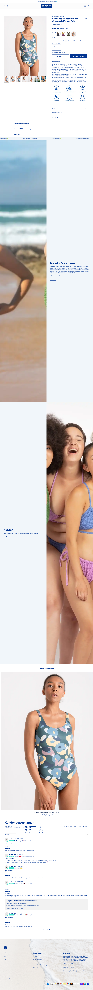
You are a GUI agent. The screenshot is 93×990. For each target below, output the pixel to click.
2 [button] (45, 929)
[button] (56, 28)
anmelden (85, 967)
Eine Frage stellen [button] (82, 826)
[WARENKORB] (88, 6)
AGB (5, 959)
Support (17, 134)
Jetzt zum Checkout (78, 56)
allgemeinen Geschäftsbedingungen (70, 970)
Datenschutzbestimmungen (68, 971)
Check (53, 279)
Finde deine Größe (56, 44)
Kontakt (35, 956)
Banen (5, 962)
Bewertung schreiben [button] (70, 826)
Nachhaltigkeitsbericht (21, 123)
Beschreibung (56, 61)
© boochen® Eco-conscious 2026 (11, 984)
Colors (54, 32)
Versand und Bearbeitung (40, 965)
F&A (34, 962)
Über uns (6, 956)
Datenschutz (7, 968)
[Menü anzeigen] (4, 6)
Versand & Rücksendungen (23, 129)
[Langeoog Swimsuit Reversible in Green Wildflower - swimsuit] (6, 79)
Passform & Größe (57, 112)
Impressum (7, 965)
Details (54, 108)
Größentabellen (37, 959)
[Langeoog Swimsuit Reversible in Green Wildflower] (43, 79)
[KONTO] (85, 6)
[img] (12, 839)
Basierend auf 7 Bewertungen (12, 827)
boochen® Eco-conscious (58, 16)
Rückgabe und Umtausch (40, 968)
